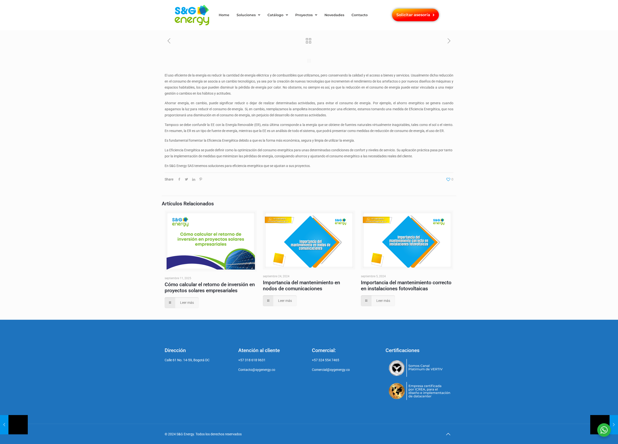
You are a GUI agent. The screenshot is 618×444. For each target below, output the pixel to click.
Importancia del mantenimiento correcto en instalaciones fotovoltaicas (406, 285)
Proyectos (304, 15)
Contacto (359, 15)
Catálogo (275, 15)
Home (224, 15)
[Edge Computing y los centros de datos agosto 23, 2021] (14, 424)
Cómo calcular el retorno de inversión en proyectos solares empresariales (210, 287)
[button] (248, 15)
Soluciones (246, 15)
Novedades (334, 15)
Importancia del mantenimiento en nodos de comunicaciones (301, 285)
